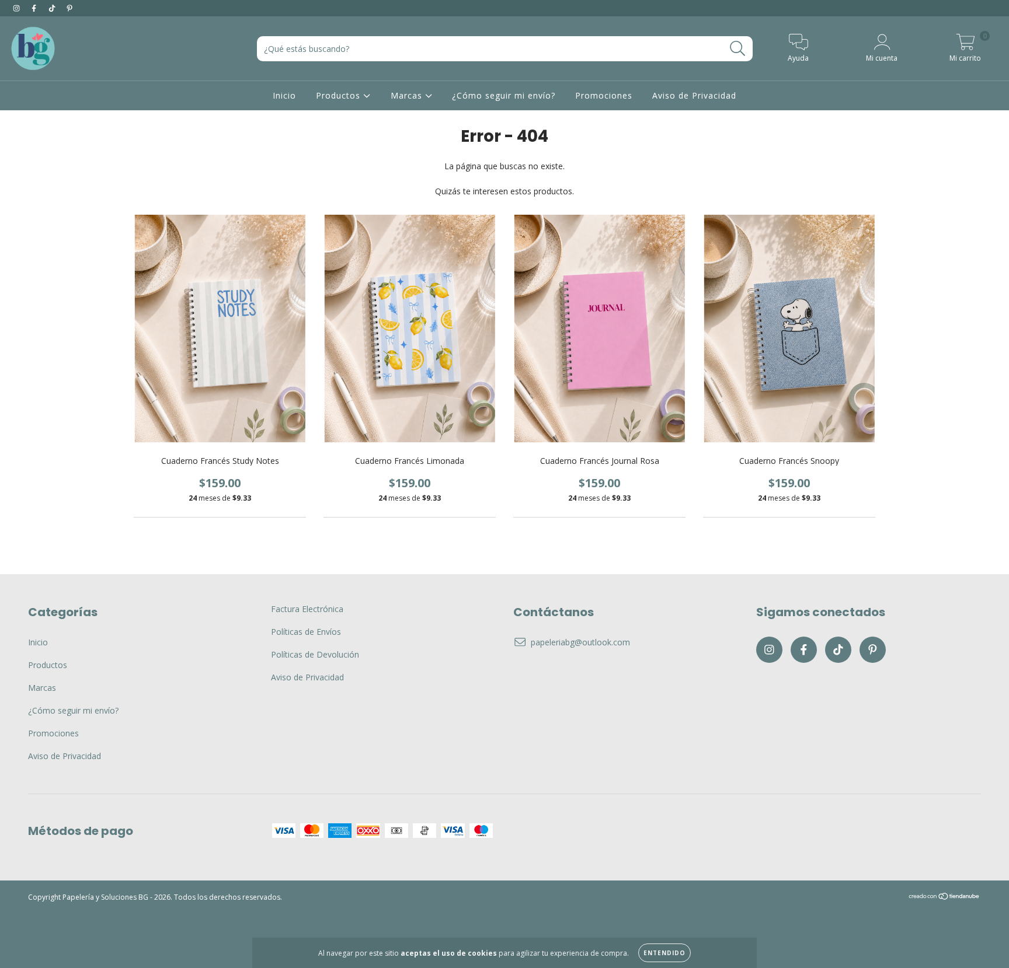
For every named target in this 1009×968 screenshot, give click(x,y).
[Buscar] (737, 48)
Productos (339, 95)
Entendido (664, 953)
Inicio (284, 95)
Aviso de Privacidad (694, 95)
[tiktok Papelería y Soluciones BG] (53, 7)
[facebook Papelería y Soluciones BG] (35, 7)
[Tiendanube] (944, 898)
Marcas (408, 95)
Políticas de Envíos (306, 631)
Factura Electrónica (307, 608)
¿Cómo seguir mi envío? (503, 95)
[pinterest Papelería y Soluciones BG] (69, 7)
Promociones (603, 95)
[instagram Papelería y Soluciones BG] (17, 7)
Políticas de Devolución (315, 654)
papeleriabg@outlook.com (580, 642)
